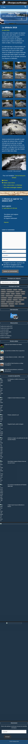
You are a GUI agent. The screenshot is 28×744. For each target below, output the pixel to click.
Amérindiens (9, 289)
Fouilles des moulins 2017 (6, 326)
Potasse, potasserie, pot (13, 414)
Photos (6, 180)
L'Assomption (4, 297)
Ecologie (7, 293)
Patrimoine (15, 299)
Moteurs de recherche (17, 297)
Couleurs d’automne (5, 337)
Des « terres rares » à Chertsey (13, 185)
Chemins (17, 291)
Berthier (20, 289)
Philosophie (21, 299)
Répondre (6, 222)
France (3, 295)
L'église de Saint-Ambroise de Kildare (16, 397)
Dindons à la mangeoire (5, 335)
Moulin (25, 297)
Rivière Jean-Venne (9, 182)
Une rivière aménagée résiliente (13, 187)
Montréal (10, 297)
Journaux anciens (18, 295)
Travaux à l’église (4, 333)
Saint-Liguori (18, 301)
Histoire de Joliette (9, 295)
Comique (23, 291)
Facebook (18, 293)
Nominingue (4, 299)
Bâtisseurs (3, 291)
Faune (23, 293)
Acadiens (3, 289)
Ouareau (9, 299)
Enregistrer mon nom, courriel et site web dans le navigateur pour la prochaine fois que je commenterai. (14, 264)
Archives (15, 289)
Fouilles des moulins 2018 (6, 328)
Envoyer (7, 736)
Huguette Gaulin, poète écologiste (15, 424)
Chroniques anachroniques (17, 2)
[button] (7, 65)
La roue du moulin (4, 330)
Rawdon (3, 301)
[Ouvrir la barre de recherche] (25, 6)
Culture (3, 293)
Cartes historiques (10, 291)
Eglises (13, 293)
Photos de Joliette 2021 (5, 331)
